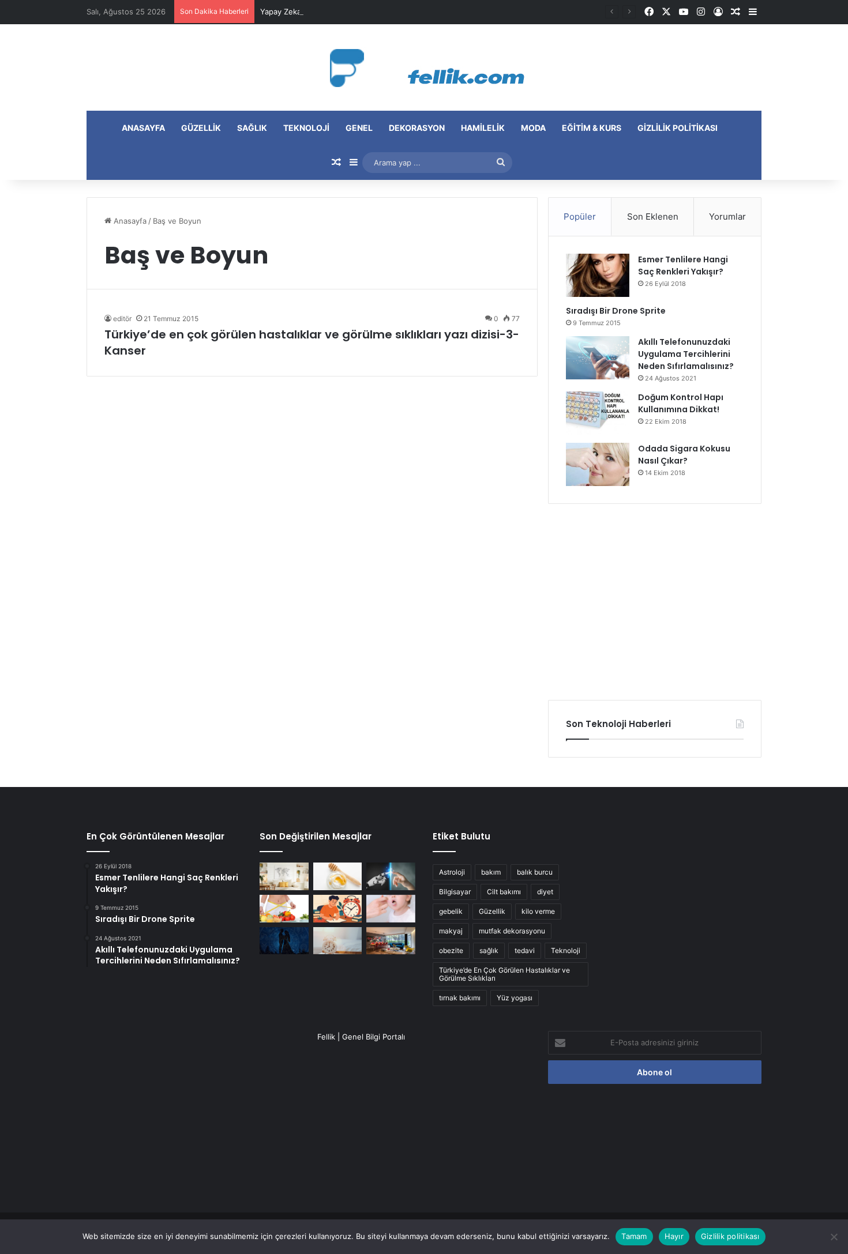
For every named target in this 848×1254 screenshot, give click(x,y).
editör (122, 318)
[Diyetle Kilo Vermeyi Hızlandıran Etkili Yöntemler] (284, 908)
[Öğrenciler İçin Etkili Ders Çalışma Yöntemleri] (337, 908)
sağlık (488, 950)
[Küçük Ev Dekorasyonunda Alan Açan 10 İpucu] (284, 876)
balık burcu (535, 872)
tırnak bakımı (460, 997)
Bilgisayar (455, 891)
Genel (359, 128)
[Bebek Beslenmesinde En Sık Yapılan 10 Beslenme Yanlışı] (390, 908)
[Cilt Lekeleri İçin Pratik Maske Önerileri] (337, 876)
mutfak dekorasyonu (512, 931)
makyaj (451, 931)
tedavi (525, 950)
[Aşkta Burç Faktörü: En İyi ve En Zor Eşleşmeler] (284, 941)
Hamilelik (483, 128)
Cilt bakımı (504, 891)
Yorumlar (727, 216)
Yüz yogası (514, 997)
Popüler (580, 216)
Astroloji (452, 872)
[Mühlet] (424, 67)
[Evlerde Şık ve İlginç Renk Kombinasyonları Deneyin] (390, 941)
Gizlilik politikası (677, 128)
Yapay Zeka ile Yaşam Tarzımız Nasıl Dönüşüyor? (346, 11)
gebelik (451, 911)
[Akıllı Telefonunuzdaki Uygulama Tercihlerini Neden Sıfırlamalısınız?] (597, 357)
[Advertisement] (654, 602)
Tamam (634, 1236)
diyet (545, 891)
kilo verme (538, 911)
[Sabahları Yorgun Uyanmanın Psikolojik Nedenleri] (337, 941)
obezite (451, 950)
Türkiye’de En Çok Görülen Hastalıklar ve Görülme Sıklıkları (504, 974)
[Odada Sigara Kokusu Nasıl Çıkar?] (597, 464)
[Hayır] (833, 1236)
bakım (491, 872)
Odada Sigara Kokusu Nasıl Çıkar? (684, 454)
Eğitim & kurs (591, 128)
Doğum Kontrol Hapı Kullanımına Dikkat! (680, 403)
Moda (533, 128)
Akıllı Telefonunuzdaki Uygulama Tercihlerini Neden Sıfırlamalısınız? (686, 354)
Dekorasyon (417, 128)
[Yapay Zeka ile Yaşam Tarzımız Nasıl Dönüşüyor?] (390, 876)
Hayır (674, 1236)
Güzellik (201, 128)
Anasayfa (143, 128)
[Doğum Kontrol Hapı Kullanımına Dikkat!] (597, 413)
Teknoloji (306, 128)
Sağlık (252, 128)
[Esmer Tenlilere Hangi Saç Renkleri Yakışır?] (597, 275)
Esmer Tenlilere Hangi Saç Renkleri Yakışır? (683, 265)
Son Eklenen (652, 216)
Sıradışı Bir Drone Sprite (616, 311)
